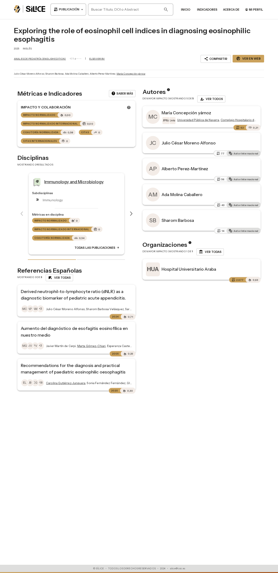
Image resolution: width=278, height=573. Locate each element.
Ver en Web (248, 58)
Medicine (70, 181)
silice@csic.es (177, 568)
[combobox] (68, 9)
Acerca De (231, 9)
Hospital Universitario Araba (189, 269)
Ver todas (210, 251)
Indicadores (207, 9)
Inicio (185, 9)
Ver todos (211, 99)
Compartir (215, 58)
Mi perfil (254, 9)
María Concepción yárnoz (131, 73)
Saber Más (122, 93)
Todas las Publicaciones (113, 248)
